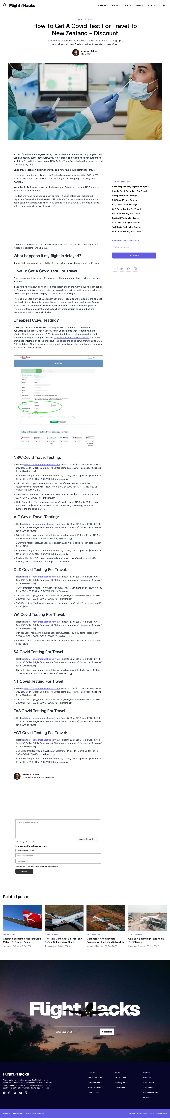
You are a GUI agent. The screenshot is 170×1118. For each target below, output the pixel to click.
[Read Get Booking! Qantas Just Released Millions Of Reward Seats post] (22, 918)
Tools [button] (162, 5)
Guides (150, 5)
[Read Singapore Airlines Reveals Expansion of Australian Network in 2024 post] (105, 918)
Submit (24, 871)
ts (84, 535)
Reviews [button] (102, 5)
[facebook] (4, 1092)
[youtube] (20, 1092)
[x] (15, 1092)
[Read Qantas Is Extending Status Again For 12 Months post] (147, 918)
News (138, 5)
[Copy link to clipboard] (114, 269)
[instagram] (9, 1092)
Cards (115, 5)
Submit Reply (85, 839)
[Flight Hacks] (22, 5)
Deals (127, 5)
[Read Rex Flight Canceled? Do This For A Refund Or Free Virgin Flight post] (64, 918)
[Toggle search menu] (4, 4)
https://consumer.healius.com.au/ (71, 337)
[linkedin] (26, 1092)
